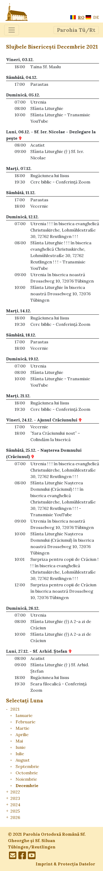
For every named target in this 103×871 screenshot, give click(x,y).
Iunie (21, 747)
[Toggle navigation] (11, 30)
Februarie (25, 721)
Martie (22, 728)
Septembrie (27, 766)
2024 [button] (15, 804)
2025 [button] (15, 811)
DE (95, 17)
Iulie (20, 753)
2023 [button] (15, 798)
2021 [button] (15, 709)
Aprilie (22, 734)
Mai (19, 741)
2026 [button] (15, 817)
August (23, 760)
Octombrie (27, 772)
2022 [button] (15, 792)
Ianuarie (24, 715)
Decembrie (27, 785)
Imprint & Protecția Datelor (65, 863)
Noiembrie (26, 779)
